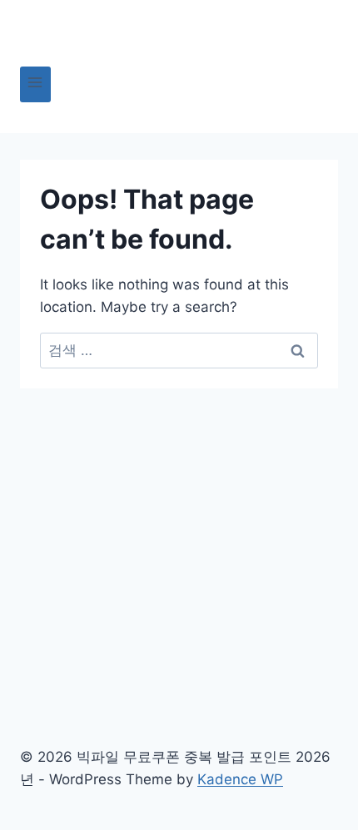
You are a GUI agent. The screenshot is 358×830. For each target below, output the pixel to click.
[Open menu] (35, 84)
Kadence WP (240, 779)
